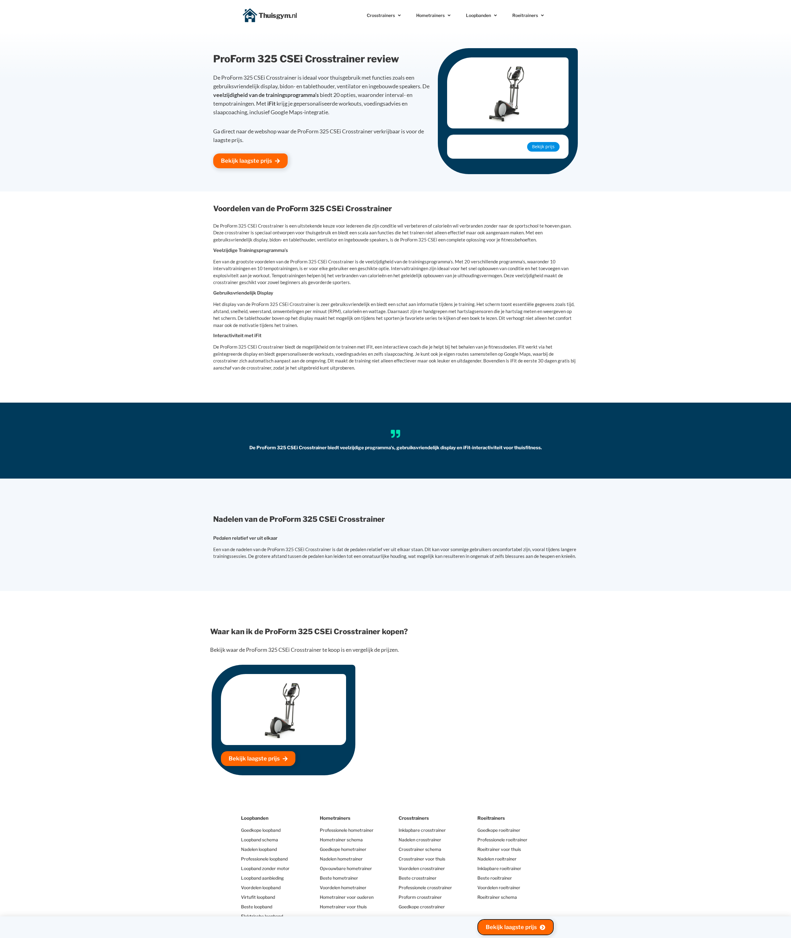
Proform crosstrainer (420, 897)
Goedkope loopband (261, 830)
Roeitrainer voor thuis (499, 849)
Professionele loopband (264, 858)
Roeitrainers (525, 15)
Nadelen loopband (259, 849)
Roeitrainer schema (497, 897)
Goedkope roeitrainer (498, 830)
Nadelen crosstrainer (420, 839)
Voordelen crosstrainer (422, 868)
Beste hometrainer (339, 878)
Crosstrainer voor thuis (422, 858)
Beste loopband (256, 906)
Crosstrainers (381, 15)
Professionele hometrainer (347, 830)
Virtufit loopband (258, 897)
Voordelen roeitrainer (498, 887)
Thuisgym (278, 15)
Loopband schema (259, 839)
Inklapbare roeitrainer (499, 868)
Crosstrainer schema (420, 849)
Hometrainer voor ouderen (347, 897)
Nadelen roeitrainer (497, 858)
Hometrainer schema (341, 839)
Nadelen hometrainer (341, 858)
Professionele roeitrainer (502, 839)
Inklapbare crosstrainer (422, 830)
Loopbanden (478, 15)
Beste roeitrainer (494, 878)
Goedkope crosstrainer (422, 906)
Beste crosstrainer (418, 878)
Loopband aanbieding (262, 878)
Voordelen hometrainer (343, 887)
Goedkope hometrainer (343, 849)
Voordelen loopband (261, 887)
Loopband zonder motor (265, 868)
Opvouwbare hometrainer (346, 868)
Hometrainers (430, 15)
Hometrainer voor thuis (343, 906)
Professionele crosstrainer (425, 887)
